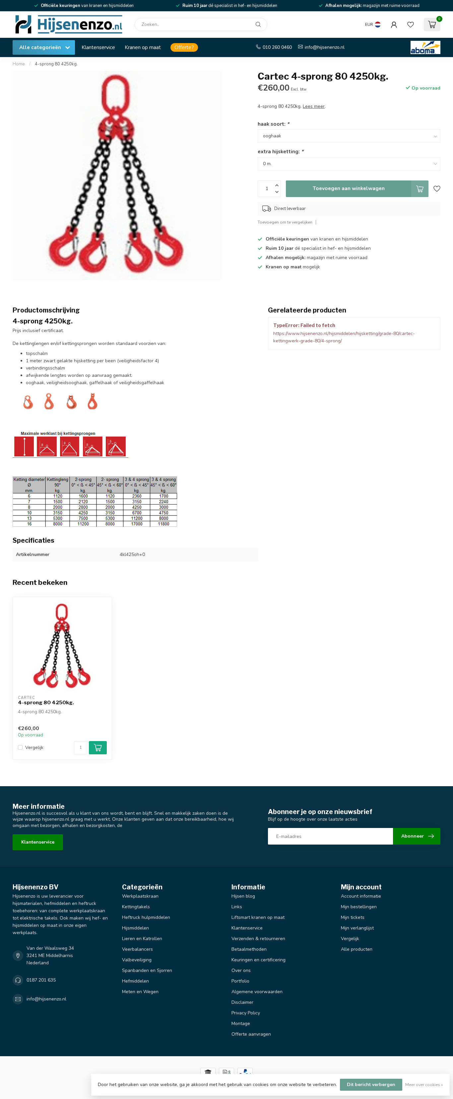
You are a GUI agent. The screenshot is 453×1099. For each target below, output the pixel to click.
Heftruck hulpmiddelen (146, 917)
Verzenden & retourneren (258, 938)
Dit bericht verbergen (371, 1084)
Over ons (241, 970)
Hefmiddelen (135, 981)
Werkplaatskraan (140, 896)
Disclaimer (242, 1002)
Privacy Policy (245, 1013)
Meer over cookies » (424, 1084)
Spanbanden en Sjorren (147, 970)
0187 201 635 (41, 980)
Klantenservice (98, 47)
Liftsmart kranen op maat (258, 917)
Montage (240, 1023)
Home (19, 64)
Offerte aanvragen (251, 1034)
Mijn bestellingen (359, 907)
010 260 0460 (277, 47)
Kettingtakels (136, 907)
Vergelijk (34, 747)
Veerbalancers (137, 949)
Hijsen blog (243, 896)
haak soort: (273, 123)
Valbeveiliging (137, 960)
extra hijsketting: (280, 151)
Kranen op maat (143, 47)
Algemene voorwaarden (257, 992)
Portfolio (240, 981)
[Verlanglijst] (410, 24)
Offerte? (184, 47)
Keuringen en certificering (258, 960)
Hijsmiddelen (135, 928)
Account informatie (361, 896)
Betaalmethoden (249, 949)
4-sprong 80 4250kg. (56, 64)
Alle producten (356, 949)
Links (236, 907)
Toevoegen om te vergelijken (285, 222)
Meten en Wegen (140, 992)
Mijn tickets (352, 917)
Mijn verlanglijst (357, 928)
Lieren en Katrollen (142, 938)
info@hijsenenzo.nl (325, 47)
